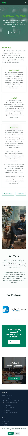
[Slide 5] (14, 319)
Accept (10, 433)
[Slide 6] (17, 319)
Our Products (5, 421)
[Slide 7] (19, 319)
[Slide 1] (7, 319)
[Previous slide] (4, 310)
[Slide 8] (21, 319)
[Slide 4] (12, 319)
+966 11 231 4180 (11, 407)
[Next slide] (24, 310)
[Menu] (25, 2)
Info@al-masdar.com (7, 395)
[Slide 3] (10, 319)
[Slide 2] (9, 319)
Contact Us (5, 425)
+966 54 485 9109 (11, 412)
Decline (17, 433)
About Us (4, 423)
